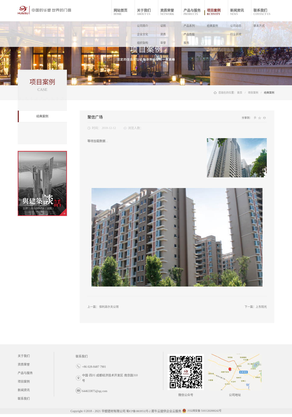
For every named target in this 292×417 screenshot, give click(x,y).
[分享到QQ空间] (259, 118)
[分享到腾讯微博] (255, 118)
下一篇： (256, 306)
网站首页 (120, 12)
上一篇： (103, 306)
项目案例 (253, 92)
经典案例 (269, 92)
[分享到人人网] (264, 118)
